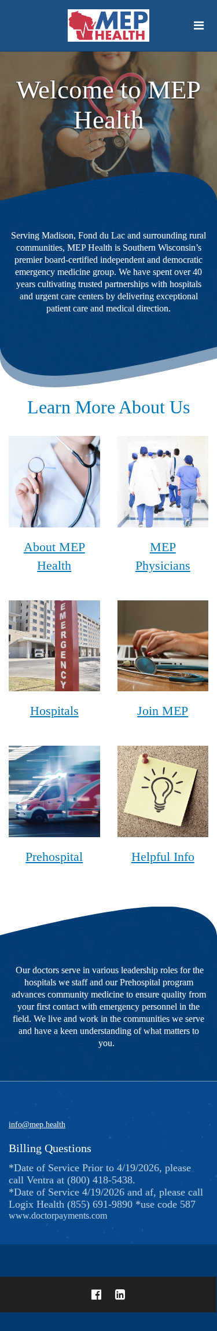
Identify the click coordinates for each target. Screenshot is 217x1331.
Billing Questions (50, 1148)
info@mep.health (37, 1124)
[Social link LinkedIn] (120, 1294)
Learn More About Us (108, 407)
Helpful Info (162, 856)
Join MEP (162, 710)
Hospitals (54, 710)
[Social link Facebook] (96, 1294)
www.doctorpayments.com (106, 1191)
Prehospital (54, 856)
